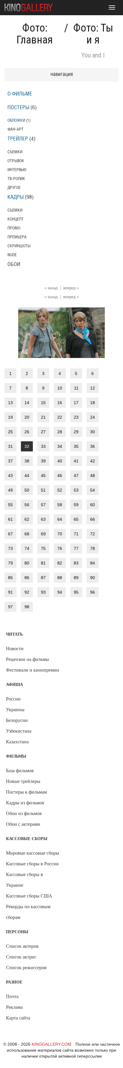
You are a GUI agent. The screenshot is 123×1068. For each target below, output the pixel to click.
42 (92, 461)
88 (59, 577)
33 (43, 446)
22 (59, 417)
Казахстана (17, 741)
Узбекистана (18, 731)
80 (26, 563)
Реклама (14, 1007)
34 (59, 446)
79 (10, 563)
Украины (15, 709)
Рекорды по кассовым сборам (28, 912)
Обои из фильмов (24, 813)
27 (43, 431)
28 (59, 431)
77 (76, 548)
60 (92, 504)
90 (92, 577)
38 (26, 461)
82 (59, 563)
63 (43, 519)
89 (76, 577)
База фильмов (20, 770)
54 (92, 490)
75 (43, 548)
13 (10, 402)
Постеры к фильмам (26, 792)
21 (43, 417)
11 (76, 388)
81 (43, 563)
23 (76, 417)
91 (10, 592)
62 (26, 519)
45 (43, 475)
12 (92, 388)
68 (26, 533)
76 (59, 548)
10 (59, 388)
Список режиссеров (26, 967)
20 (26, 417)
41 (76, 461)
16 (59, 402)
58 (59, 504)
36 (92, 446)
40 (59, 461)
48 (92, 475)
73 (10, 548)
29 (76, 431)
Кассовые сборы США (29, 895)
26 (26, 431)
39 (43, 461)
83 (76, 563)
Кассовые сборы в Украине (24, 880)
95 (76, 592)
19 (10, 417)
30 (92, 431)
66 (92, 519)
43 (10, 475)
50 (26, 490)
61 (10, 519)
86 (26, 577)
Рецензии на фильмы (27, 659)
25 (10, 431)
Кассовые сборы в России (32, 863)
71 (76, 533)
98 (26, 606)
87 (43, 577)
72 (92, 533)
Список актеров (22, 946)
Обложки (16, 120)
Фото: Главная (34, 34)
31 (10, 446)
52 (59, 490)
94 (59, 592)
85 (10, 577)
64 (59, 519)
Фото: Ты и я (93, 34)
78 (92, 548)
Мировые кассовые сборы (32, 853)
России (13, 698)
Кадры (15, 197)
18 (92, 402)
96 (92, 592)
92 (26, 592)
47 (76, 475)
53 (76, 490)
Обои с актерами (23, 824)
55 (10, 504)
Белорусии (17, 720)
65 (76, 519)
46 (59, 475)
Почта (12, 996)
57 (43, 504)
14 (26, 402)
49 (10, 490)
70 (59, 533)
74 (26, 548)
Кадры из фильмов (25, 802)
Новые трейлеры (23, 781)
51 (43, 490)
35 (76, 446)
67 (10, 533)
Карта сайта (18, 1017)
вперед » (71, 288)
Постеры (18, 107)
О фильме (19, 94)
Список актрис (21, 956)
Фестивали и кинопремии (32, 670)
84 (92, 563)
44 (26, 475)
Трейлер (17, 139)
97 (10, 606)
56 (26, 504)
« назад (51, 288)
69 (43, 533)
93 (43, 592)
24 (92, 417)
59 (76, 504)
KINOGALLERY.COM (51, 1044)
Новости (15, 648)
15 (43, 402)
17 (76, 402)
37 (10, 461)
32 (26, 446)
